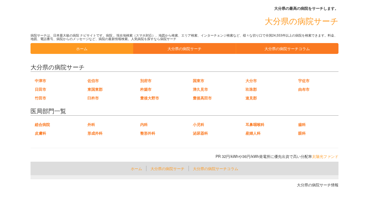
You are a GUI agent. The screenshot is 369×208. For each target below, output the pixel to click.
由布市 (304, 89)
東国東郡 (95, 89)
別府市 (146, 80)
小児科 (198, 124)
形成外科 (95, 133)
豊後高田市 (202, 97)
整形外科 (147, 133)
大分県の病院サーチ (301, 21)
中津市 (40, 80)
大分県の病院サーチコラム (287, 48)
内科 (144, 124)
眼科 (302, 133)
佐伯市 (93, 80)
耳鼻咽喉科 (255, 124)
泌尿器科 (200, 133)
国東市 (198, 80)
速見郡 (251, 97)
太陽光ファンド (325, 156)
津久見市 (200, 89)
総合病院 (42, 124)
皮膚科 (40, 133)
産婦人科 (253, 133)
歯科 (302, 124)
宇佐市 (304, 80)
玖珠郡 (251, 89)
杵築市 (146, 89)
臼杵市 (93, 97)
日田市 (40, 89)
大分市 (251, 80)
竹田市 (40, 97)
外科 (91, 124)
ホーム (82, 48)
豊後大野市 (149, 97)
